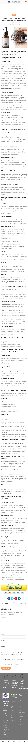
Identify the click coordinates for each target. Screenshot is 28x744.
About (20, 698)
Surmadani (13, 699)
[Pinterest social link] (15, 598)
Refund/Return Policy (21, 713)
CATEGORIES (13, 694)
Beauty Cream (12, 707)
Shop (20, 704)
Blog (14, 14)
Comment (4, 617)
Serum (12, 704)
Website (3, 646)
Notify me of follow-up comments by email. (12, 659)
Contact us (21, 701)
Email (3, 640)
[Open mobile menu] (1, 1)
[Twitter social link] (12, 598)
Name (3, 634)
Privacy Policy (21, 709)
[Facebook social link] (8, 598)
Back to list (14, 603)
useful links (21, 695)
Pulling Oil (12, 714)
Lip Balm (13, 701)
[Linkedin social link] (19, 598)
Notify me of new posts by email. (10, 664)
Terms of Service (21, 723)
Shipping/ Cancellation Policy (21, 718)
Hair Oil (13, 696)
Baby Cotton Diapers (13, 719)
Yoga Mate (12, 711)
